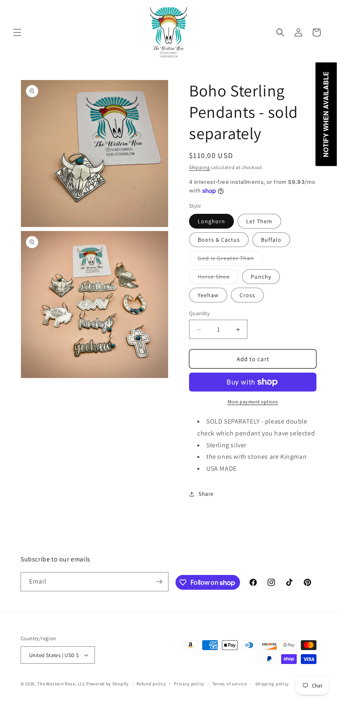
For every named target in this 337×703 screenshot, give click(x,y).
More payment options (253, 401)
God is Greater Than (230, 260)
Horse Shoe (218, 278)
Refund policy (151, 684)
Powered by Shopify (107, 684)
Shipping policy (272, 684)
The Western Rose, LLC (61, 684)
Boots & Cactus (219, 239)
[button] (17, 32)
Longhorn (211, 221)
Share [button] (206, 493)
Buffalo (271, 239)
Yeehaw (208, 295)
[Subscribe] (159, 581)
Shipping (199, 167)
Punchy (261, 276)
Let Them (259, 221)
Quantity (199, 313)
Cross (247, 295)
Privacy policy (189, 684)
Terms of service (229, 684)
